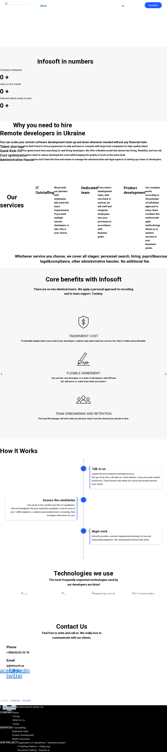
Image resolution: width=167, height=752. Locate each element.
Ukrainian (15, 700)
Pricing (92, 5)
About (43, 5)
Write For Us (19, 720)
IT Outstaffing (19, 727)
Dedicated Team (20, 731)
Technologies (75, 5)
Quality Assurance (21, 739)
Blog (114, 5)
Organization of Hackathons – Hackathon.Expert (42, 742)
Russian (26, 700)
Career (104, 5)
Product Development (23, 735)
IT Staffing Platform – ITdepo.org (34, 746)
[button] (62, 5)
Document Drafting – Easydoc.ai (34, 750)
